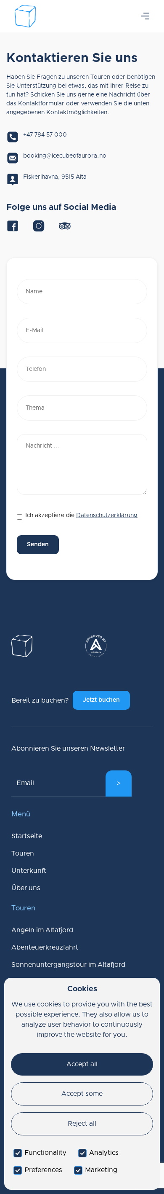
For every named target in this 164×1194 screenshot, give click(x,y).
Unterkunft (28, 870)
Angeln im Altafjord (42, 930)
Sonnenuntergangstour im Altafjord (68, 964)
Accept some (82, 1093)
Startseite (26, 836)
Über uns (25, 888)
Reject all (82, 1123)
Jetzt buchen (101, 700)
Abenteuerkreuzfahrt (44, 947)
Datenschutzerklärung (107, 515)
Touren (22, 853)
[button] (145, 16)
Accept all (82, 1064)
